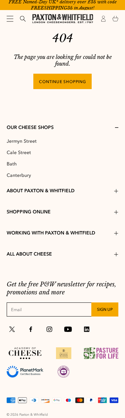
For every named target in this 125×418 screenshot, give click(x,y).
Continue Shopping (62, 81)
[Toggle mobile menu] (10, 19)
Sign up (105, 309)
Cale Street (19, 152)
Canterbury (19, 175)
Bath (12, 164)
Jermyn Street (22, 141)
